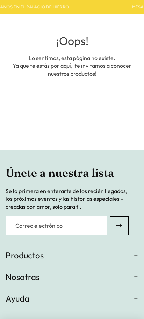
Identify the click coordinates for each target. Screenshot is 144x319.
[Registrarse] (119, 225)
